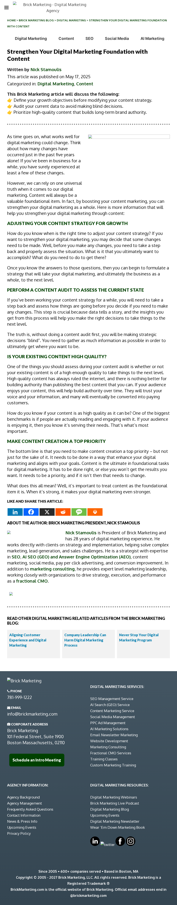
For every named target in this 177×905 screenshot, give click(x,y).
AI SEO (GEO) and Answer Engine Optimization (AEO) (76, 557)
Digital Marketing (71, 20)
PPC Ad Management (107, 723)
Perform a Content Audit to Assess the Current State (75, 289)
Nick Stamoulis (46, 69)
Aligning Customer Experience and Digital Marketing (27, 640)
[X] (47, 512)
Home (11, 20)
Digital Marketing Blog (109, 809)
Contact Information (23, 815)
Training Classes (104, 759)
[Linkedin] (15, 512)
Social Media (117, 38)
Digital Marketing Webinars (113, 797)
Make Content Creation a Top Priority (56, 441)
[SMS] (79, 512)
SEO (89, 38)
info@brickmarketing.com (32, 714)
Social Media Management (112, 716)
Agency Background (23, 797)
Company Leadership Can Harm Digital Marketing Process (85, 640)
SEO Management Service (111, 698)
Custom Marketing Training (113, 765)
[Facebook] (31, 512)
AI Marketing (152, 38)
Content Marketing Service (112, 710)
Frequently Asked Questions (30, 809)
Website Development (109, 741)
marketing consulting (52, 569)
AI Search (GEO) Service (110, 704)
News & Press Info (22, 821)
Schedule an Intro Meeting (37, 760)
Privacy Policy (19, 833)
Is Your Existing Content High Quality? (57, 356)
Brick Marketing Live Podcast (114, 803)
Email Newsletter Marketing (114, 735)
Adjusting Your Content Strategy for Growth (67, 223)
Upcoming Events (21, 827)
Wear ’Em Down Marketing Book (117, 827)
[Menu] (6, 7)
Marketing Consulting (108, 747)
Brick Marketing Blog (36, 20)
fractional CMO (32, 581)
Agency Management (24, 803)
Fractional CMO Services (110, 753)
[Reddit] (63, 512)
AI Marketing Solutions (109, 729)
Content (66, 38)
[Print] (95, 512)
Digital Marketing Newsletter (114, 821)
